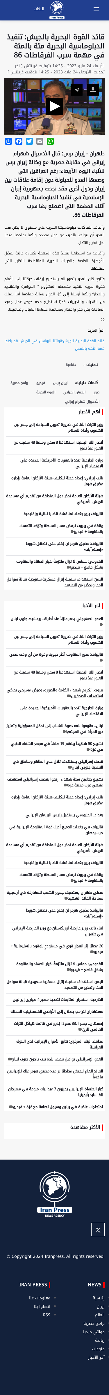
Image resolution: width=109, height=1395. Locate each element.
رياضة (100, 1340)
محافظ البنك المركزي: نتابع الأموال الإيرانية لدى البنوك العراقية (59, 1044)
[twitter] (98, 1229)
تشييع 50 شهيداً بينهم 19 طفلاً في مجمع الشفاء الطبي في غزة (57, 746)
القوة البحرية (45, 392)
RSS (46, 1315)
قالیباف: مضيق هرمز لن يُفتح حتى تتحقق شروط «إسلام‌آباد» (64, 546)
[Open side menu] (96, 9)
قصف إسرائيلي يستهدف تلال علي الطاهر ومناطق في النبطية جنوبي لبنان (58, 764)
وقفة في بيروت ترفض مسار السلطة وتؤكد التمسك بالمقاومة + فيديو (61, 528)
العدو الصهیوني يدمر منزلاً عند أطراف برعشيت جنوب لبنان (57, 618)
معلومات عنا (39, 1298)
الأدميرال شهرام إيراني (82, 401)
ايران (101, 1306)
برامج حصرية (19, 383)
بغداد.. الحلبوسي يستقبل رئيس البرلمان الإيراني (64, 815)
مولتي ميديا (94, 1332)
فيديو (40, 383)
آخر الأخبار (96, 1357)
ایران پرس (60, 383)
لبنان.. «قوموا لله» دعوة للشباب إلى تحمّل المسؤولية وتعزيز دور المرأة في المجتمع (54, 728)
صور (96, 392)
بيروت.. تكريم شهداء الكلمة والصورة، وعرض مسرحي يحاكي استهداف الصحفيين (55, 693)
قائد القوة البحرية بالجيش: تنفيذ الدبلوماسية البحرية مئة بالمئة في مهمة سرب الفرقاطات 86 (56, 46)
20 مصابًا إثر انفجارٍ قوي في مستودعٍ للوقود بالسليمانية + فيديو (57, 948)
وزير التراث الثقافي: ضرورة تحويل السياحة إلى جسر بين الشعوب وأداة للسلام (58, 427)
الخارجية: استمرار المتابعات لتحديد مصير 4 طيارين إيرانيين (58, 999)
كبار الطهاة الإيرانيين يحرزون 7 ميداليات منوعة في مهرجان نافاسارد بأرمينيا (55, 1091)
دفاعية (71, 364)
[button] (54, 106)
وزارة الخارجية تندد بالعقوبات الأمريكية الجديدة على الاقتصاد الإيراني (61, 463)
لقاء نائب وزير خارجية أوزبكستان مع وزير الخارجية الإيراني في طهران (57, 931)
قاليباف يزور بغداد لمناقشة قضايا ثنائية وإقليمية (63, 513)
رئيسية (99, 1298)
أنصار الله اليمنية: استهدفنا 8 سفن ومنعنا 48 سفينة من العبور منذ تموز (58, 445)
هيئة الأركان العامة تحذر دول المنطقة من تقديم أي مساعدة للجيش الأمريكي (54, 498)
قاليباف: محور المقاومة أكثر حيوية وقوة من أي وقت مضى (56, 654)
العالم (100, 1315)
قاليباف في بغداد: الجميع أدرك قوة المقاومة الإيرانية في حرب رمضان (56, 829)
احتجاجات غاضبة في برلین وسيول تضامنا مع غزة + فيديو (58, 1106)
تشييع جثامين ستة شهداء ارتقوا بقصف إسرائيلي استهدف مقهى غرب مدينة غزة (55, 782)
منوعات (98, 1349)
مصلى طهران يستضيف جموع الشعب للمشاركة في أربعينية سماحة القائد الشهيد (55, 895)
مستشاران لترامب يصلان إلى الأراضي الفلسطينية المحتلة (56, 1011)
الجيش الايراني (74, 392)
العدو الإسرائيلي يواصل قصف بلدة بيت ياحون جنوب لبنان (57, 1059)
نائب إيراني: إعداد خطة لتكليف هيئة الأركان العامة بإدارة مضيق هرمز (57, 481)
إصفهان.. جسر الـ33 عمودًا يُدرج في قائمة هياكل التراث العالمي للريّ (58, 1026)
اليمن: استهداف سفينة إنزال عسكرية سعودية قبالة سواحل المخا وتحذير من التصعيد (55, 582)
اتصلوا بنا (42, 1306)
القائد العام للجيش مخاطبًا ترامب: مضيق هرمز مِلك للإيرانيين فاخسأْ (55, 1074)
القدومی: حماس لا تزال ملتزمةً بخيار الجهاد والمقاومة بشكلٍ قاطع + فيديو (59, 564)
